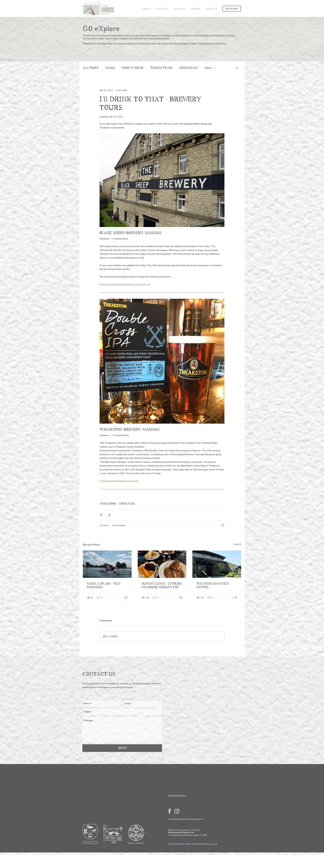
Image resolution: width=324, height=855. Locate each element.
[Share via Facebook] (101, 514)
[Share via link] (109, 514)
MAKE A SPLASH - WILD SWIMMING (103, 585)
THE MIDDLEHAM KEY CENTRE (212, 585)
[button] (237, 68)
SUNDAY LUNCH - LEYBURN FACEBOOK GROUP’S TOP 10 (162, 585)
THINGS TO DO (161, 68)
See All (237, 544)
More (208, 68)
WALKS (110, 68)
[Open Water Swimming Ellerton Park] (107, 564)
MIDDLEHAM (188, 68)
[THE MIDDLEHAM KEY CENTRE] (216, 564)
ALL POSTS (90, 68)
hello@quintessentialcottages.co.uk (186, 819)
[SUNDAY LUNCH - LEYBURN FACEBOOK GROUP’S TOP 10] (162, 564)
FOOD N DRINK (133, 68)
